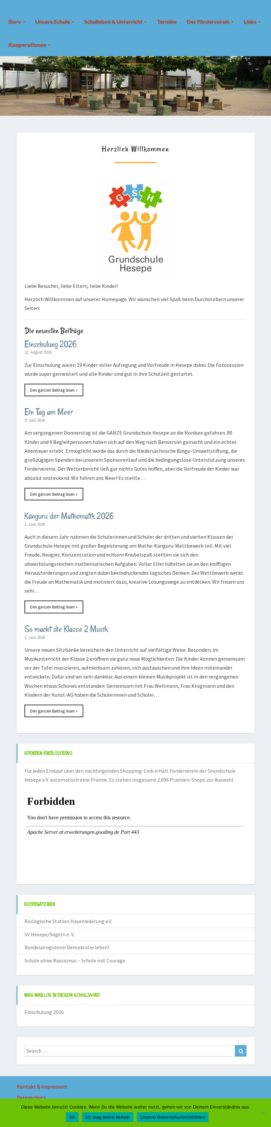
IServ (15, 21)
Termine (167, 21)
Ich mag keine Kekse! (107, 1117)
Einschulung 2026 (50, 344)
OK (72, 1117)
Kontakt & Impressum (42, 1086)
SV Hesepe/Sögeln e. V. (49, 934)
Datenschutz (31, 1097)
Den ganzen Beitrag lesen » (54, 390)
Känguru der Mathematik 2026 (69, 516)
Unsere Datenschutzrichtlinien (172, 1117)
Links (250, 21)
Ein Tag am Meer (48, 411)
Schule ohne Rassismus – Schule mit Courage (74, 960)
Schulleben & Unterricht (113, 21)
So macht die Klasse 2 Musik (66, 629)
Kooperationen (27, 44)
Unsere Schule (53, 21)
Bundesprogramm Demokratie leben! (66, 947)
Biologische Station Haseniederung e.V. (68, 921)
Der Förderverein (208, 21)
